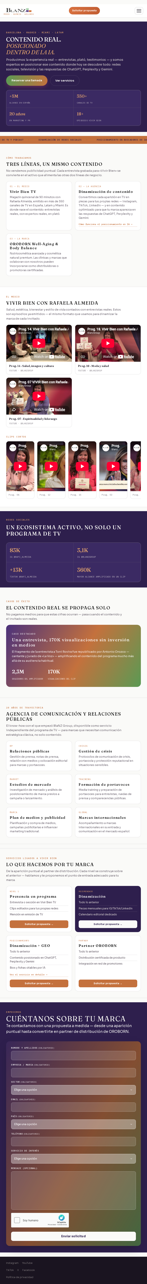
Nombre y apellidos (33, 1048)
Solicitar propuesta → (39, 924)
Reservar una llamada (26, 80)
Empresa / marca (30, 1064)
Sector (24, 1082)
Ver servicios (64, 80)
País (22, 1116)
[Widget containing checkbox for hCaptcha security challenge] (40, 1220)
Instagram (12, 1263)
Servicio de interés (25, 1150)
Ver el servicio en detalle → (28, 974)
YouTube (27, 1263)
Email (23, 1099)
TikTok (10, 1270)
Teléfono (25, 1133)
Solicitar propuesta (84, 10)
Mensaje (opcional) (24, 1168)
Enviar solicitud (73, 1236)
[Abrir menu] (139, 10)
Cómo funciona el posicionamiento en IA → (105, 224)
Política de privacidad (19, 1277)
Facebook (28, 1270)
